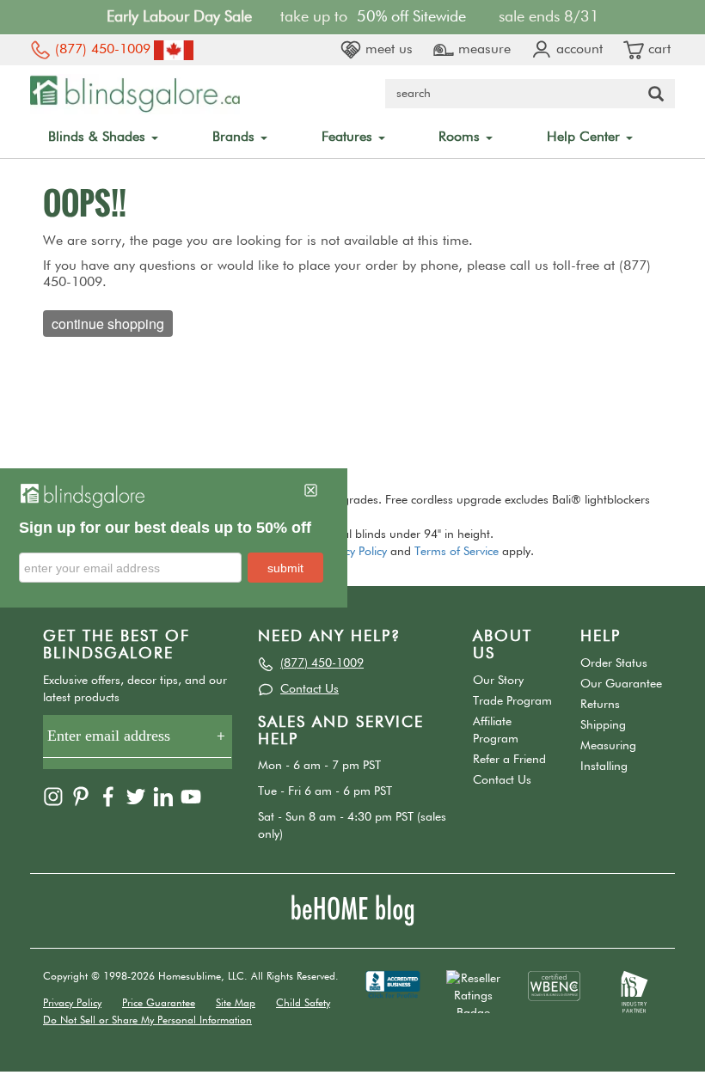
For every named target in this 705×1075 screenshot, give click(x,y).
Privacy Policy (353, 552)
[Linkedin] (165, 796)
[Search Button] (656, 93)
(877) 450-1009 (100, 50)
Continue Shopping (108, 323)
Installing (604, 766)
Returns (600, 705)
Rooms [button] (461, 137)
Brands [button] (235, 137)
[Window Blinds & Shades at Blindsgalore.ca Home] (135, 94)
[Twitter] (138, 796)
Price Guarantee (158, 1004)
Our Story (498, 681)
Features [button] (349, 137)
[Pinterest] (82, 796)
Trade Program (512, 701)
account (577, 50)
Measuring (608, 746)
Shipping (603, 725)
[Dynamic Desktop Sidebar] (173, 538)
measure (482, 50)
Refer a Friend (509, 760)
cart (657, 50)
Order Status (613, 663)
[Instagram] (55, 796)
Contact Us (309, 689)
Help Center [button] (585, 137)
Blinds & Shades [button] (99, 137)
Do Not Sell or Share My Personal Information (147, 1021)
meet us (387, 50)
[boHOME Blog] (352, 910)
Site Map (235, 1004)
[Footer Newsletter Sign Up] (137, 742)
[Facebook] (110, 796)
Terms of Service (456, 552)
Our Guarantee (621, 684)
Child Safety (303, 1004)
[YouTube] (193, 796)
